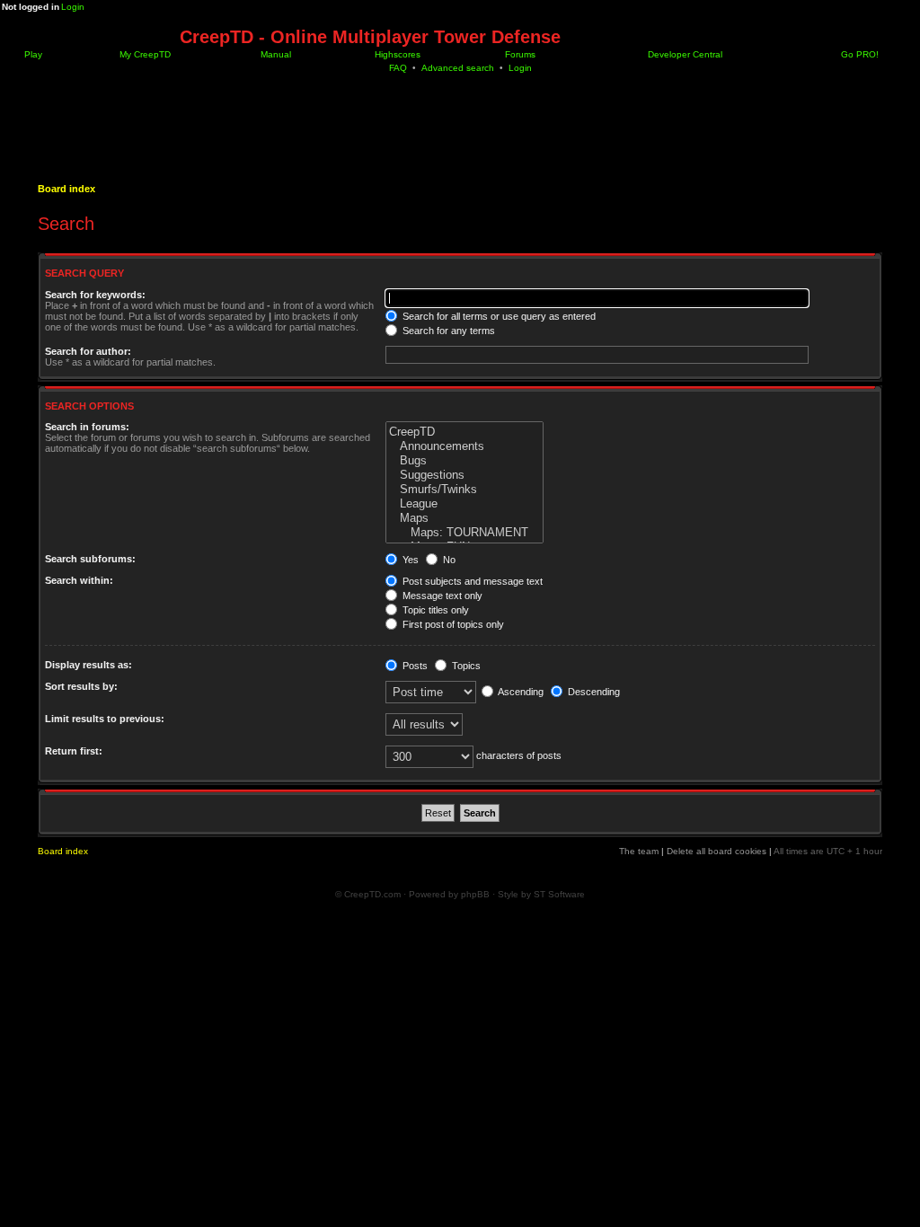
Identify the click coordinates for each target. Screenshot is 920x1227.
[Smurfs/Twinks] (464, 489)
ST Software (559, 894)
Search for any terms (447, 330)
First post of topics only (452, 624)
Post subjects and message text (471, 581)
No (448, 559)
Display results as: (88, 664)
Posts (414, 665)
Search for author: (88, 351)
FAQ (398, 68)
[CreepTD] (464, 432)
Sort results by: (81, 686)
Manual (274, 54)
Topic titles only (434, 610)
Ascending (520, 691)
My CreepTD (144, 54)
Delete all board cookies (716, 851)
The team (639, 851)
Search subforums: (90, 558)
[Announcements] (464, 446)
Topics (465, 665)
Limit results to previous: (104, 718)
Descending (592, 691)
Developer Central (683, 54)
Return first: (73, 751)
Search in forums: (87, 426)
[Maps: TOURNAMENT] (464, 532)
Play (32, 54)
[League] (464, 504)
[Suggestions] (464, 475)
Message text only (441, 595)
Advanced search (457, 68)
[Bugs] (464, 461)
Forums (518, 54)
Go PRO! (858, 54)
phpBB (475, 894)
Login (72, 7)
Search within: (79, 580)
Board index (66, 188)
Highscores (396, 54)
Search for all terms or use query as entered (498, 316)
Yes (409, 559)
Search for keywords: (95, 294)
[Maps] (464, 518)
